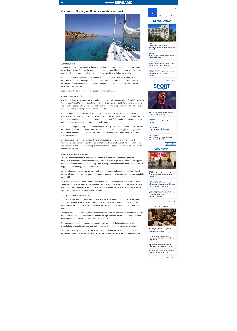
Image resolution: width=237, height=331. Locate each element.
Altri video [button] (171, 201)
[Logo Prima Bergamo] (118, 2)
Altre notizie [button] (170, 80)
